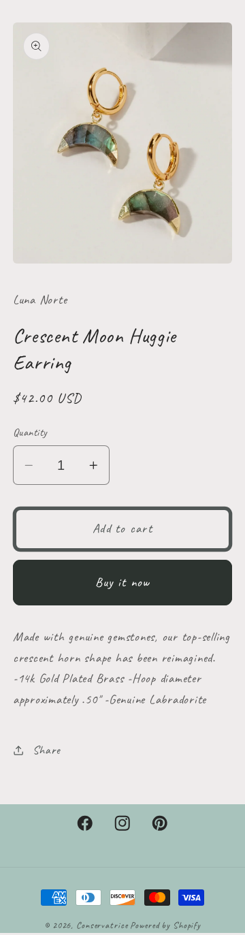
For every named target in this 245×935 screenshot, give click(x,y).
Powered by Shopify (165, 925)
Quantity (30, 432)
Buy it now (122, 582)
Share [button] (47, 749)
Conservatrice (101, 925)
